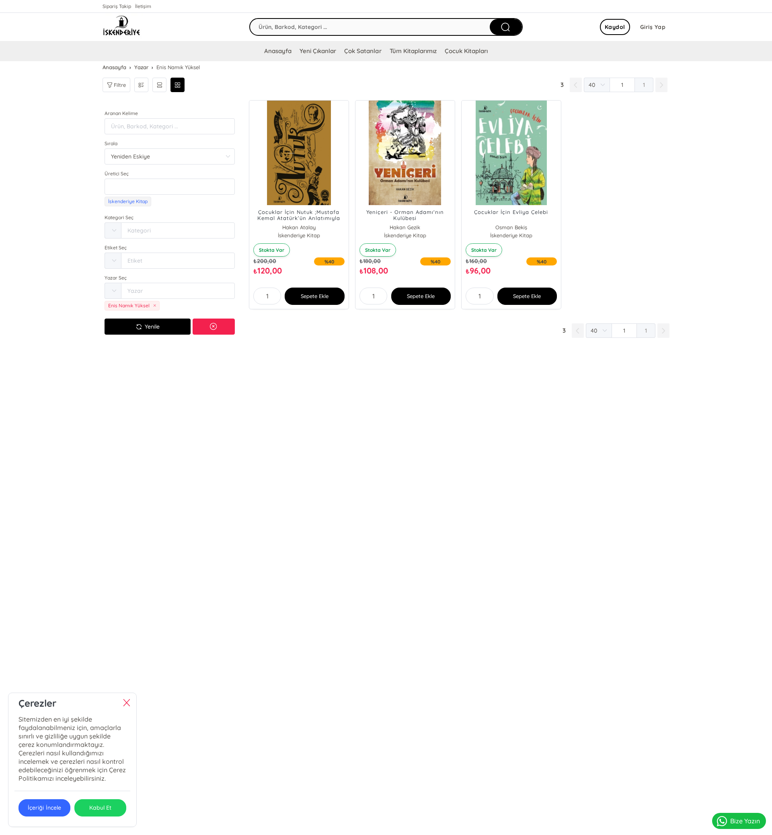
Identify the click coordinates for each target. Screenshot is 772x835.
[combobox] (170, 187)
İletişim (143, 6)
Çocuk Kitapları (466, 51)
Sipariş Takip (117, 6)
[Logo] (122, 27)
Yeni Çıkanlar (318, 51)
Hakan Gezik (405, 227)
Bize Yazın (745, 821)
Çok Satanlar (362, 51)
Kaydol (615, 27)
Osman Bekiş (511, 227)
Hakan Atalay (299, 227)
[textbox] (170, 187)
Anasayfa (278, 51)
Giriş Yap (653, 27)
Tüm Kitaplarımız (413, 51)
